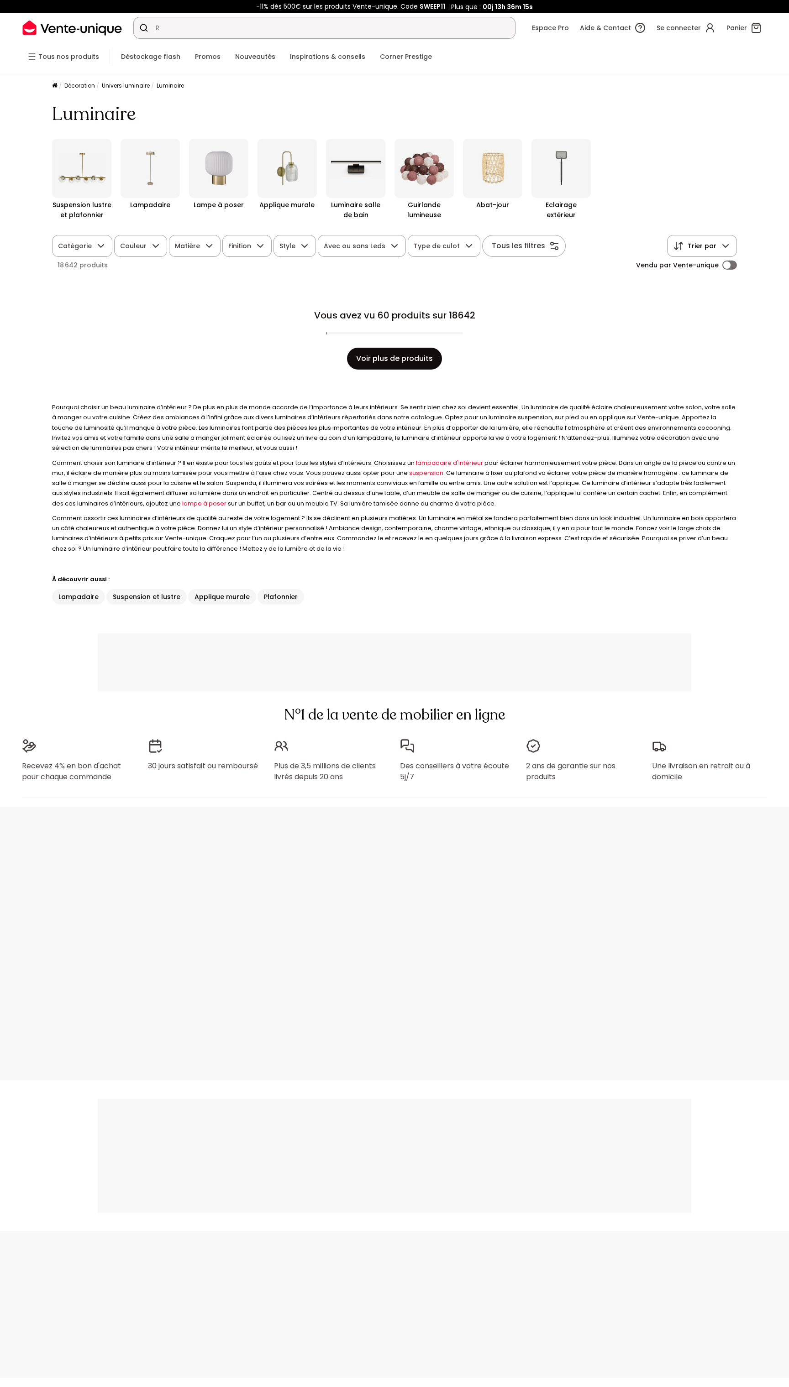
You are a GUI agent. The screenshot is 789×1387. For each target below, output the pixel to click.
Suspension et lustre (146, 596)
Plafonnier (281, 596)
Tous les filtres (518, 245)
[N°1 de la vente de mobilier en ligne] (72, 27)
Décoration (79, 85)
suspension (426, 473)
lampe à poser (204, 503)
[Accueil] (55, 86)
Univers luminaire (126, 85)
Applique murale (222, 596)
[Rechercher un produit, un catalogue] (144, 28)
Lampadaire (78, 596)
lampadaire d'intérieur (449, 463)
